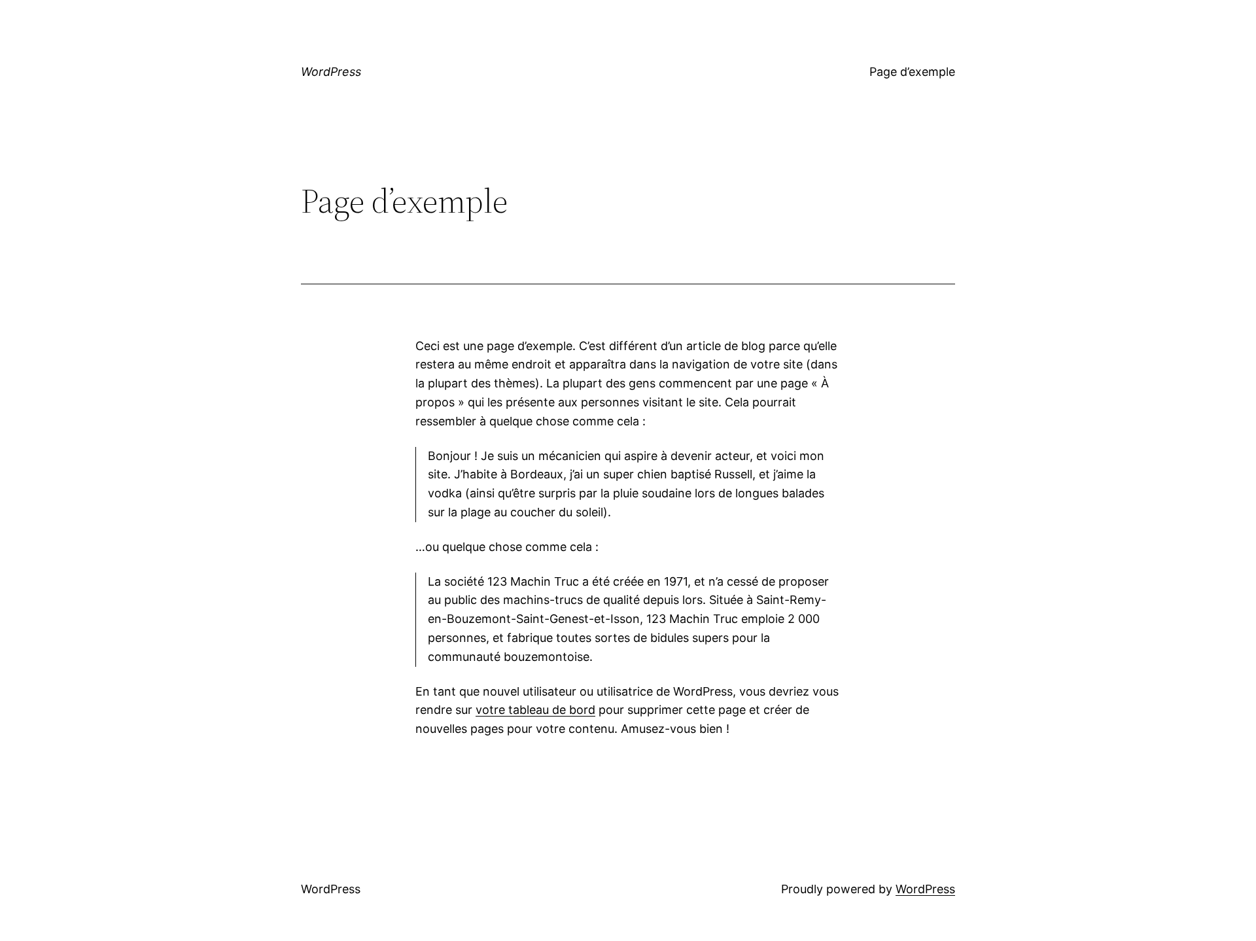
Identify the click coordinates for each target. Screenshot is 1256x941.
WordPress (331, 72)
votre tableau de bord (535, 710)
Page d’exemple (912, 72)
